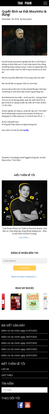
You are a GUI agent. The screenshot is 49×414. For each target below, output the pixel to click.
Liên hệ (5, 369)
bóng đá (35, 157)
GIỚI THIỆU (7, 375)
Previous (2, 302)
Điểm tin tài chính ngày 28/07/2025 (19, 336)
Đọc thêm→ (24, 237)
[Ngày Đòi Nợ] (16, 301)
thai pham (27, 19)
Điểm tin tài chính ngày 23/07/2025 (19, 355)
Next (47, 302)
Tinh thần (16, 160)
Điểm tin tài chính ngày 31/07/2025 (19, 330)
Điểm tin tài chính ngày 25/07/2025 (19, 343)
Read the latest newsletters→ (24, 276)
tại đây (26, 130)
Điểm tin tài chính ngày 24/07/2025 (19, 349)
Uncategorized (17, 157)
